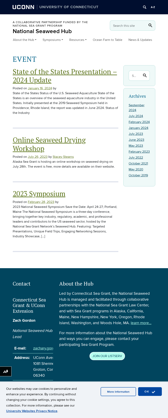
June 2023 (136, 140)
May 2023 (136, 146)
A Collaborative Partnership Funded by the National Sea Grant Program (50, 23)
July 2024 (136, 116)
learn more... (141, 323)
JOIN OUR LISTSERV (107, 356)
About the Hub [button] (23, 40)
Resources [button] (76, 40)
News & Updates (140, 40)
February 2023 (139, 152)
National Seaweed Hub (42, 31)
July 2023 (136, 134)
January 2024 (138, 128)
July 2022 (136, 158)
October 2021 (138, 163)
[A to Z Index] (153, 7)
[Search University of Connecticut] (144, 7)
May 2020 (136, 169)
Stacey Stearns (63, 157)
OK (147, 391)
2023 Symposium (39, 193)
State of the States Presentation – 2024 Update (65, 76)
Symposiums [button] (52, 40)
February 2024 (139, 122)
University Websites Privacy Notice (31, 411)
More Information (118, 391)
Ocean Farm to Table (107, 40)
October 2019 (138, 175)
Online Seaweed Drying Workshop (49, 144)
